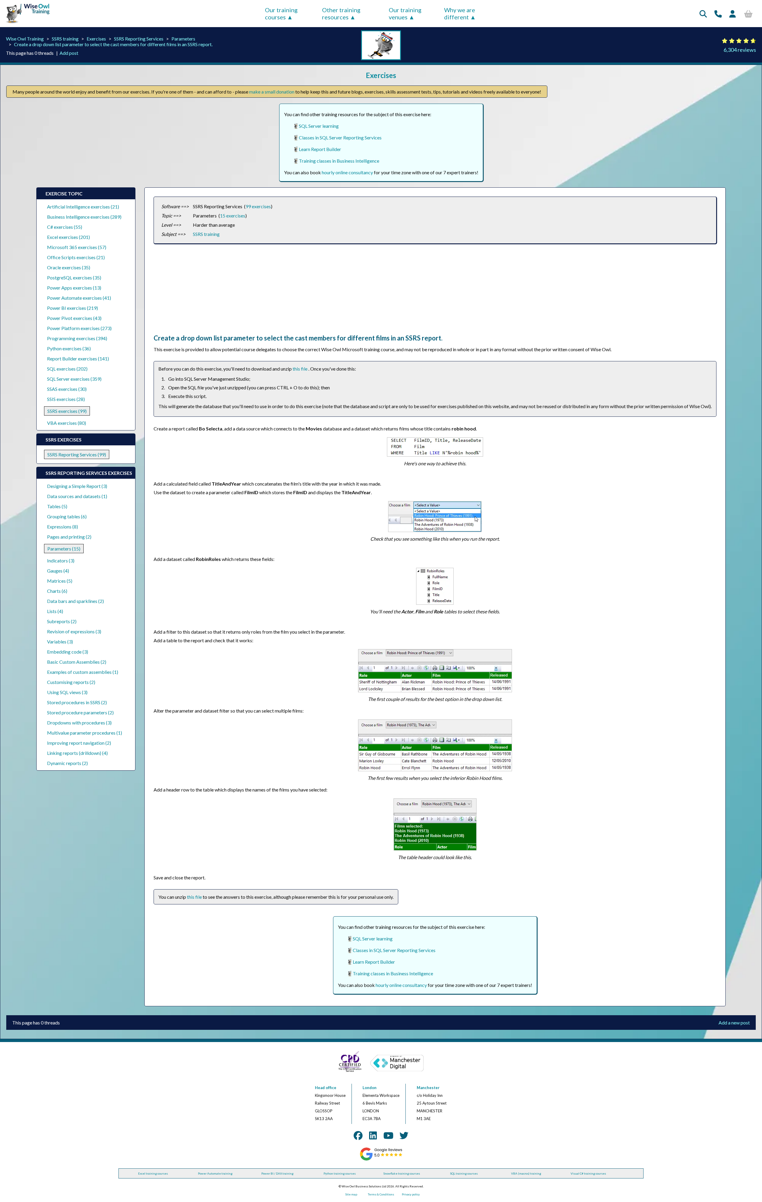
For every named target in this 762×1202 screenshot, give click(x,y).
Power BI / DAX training (277, 1173)
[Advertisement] (332, 292)
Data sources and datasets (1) (77, 496)
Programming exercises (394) (77, 338)
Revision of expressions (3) (74, 631)
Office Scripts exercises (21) (76, 257)
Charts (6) (57, 591)
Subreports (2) (61, 621)
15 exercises (232, 215)
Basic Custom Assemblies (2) (76, 662)
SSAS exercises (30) (67, 389)
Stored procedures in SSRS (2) (77, 702)
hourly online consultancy (347, 172)
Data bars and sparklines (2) (75, 601)
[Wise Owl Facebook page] (358, 1135)
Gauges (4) (58, 570)
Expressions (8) (62, 526)
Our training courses (281, 13)
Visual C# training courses (588, 1173)
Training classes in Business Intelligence (339, 161)
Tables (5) (57, 506)
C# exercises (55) (64, 227)
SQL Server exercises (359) (74, 379)
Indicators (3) (60, 560)
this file (300, 368)
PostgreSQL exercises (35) (74, 277)
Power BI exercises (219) (72, 308)
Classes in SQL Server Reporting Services (340, 137)
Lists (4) (55, 611)
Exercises (96, 38)
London (370, 1087)
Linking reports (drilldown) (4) (77, 753)
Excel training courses (153, 1173)
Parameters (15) (63, 548)
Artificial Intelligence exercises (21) (83, 206)
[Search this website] (703, 13)
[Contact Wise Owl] (718, 13)
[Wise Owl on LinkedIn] (373, 1135)
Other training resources (341, 13)
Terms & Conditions (381, 1194)
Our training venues (405, 13)
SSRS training (65, 38)
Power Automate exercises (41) (79, 298)
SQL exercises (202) (67, 368)
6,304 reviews (740, 49)
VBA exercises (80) (66, 423)
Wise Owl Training (25, 38)
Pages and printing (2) (69, 536)
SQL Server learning (319, 126)
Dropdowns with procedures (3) (79, 722)
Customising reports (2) (71, 682)
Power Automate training (215, 1173)
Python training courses (340, 1173)
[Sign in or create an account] (732, 13)
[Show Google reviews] (381, 1159)
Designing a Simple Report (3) (77, 486)
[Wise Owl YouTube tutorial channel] (388, 1135)
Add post (69, 53)
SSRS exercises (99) (67, 411)
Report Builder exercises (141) (78, 358)
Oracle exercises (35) (68, 267)
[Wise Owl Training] (25, 23)
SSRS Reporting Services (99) (76, 454)
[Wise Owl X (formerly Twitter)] (403, 1135)
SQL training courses (464, 1173)
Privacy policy (411, 1194)
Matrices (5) (59, 581)
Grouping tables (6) (67, 516)
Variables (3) (60, 641)
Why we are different (459, 13)
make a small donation (271, 91)
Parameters (183, 38)
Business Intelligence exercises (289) (84, 217)
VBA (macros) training (526, 1173)
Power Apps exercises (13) (74, 287)
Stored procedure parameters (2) (80, 712)
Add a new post (734, 1022)
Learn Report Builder (320, 149)
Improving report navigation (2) (79, 743)
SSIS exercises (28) (66, 399)
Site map (351, 1194)
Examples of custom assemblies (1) (82, 672)
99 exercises (258, 206)
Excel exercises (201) (68, 237)
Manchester (428, 1087)
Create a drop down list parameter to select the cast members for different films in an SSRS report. (113, 44)
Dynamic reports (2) (67, 763)
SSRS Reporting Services (138, 38)
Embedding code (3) (67, 651)
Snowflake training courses (401, 1173)
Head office (325, 1087)
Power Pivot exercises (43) (74, 318)
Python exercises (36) (69, 348)
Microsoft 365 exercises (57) (76, 247)
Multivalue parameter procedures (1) (84, 732)
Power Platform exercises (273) (79, 328)
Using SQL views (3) (67, 692)
